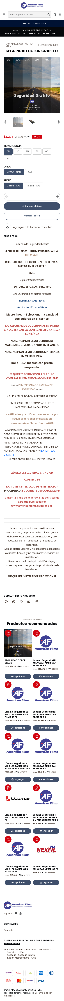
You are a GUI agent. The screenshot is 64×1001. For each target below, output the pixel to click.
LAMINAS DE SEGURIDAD (35, 30)
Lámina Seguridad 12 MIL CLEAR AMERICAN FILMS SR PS (16, 869)
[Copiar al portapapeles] (36, 602)
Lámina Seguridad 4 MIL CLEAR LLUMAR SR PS (16, 818)
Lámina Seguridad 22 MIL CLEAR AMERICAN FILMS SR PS (16, 715)
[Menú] (4, 14)
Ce (7, 414)
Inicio (15, 30)
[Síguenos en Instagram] (16, 913)
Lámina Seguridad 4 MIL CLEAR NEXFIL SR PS (45, 868)
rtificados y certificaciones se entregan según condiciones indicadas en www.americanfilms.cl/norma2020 (33, 419)
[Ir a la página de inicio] (32, 5)
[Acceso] (55, 14)
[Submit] (48, 14)
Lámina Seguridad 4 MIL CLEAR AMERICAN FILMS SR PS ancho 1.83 (17, 766)
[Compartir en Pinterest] (21, 602)
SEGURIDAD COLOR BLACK (15, 661)
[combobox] (29, 14)
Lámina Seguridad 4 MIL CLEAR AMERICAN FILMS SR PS (44, 766)
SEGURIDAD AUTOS (15, 33)
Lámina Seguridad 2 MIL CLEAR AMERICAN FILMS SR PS (44, 715)
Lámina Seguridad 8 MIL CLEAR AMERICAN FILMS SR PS (44, 663)
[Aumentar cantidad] (57, 196)
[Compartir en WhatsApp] (13, 602)
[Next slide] (58, 122)
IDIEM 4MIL (32, 255)
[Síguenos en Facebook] (20, 913)
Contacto (8, 930)
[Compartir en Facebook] (6, 602)
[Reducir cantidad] (6, 196)
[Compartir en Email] (28, 602)
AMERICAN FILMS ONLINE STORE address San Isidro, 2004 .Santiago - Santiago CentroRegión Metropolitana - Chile (29, 953)
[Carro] (60, 14)
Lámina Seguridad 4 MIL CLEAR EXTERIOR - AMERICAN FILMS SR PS (45, 818)
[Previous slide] (6, 122)
